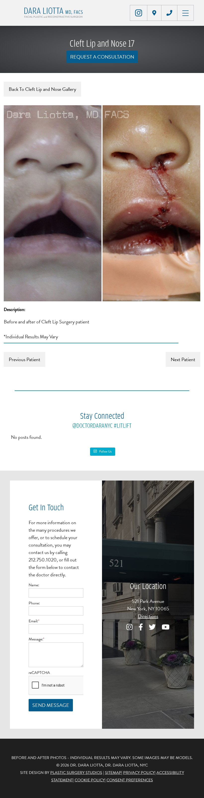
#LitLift (123, 425)
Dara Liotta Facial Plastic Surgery (54, 13)
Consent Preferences (129, 780)
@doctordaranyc (92, 425)
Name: (34, 585)
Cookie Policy (90, 780)
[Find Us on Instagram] (138, 13)
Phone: (34, 603)
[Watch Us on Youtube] (165, 627)
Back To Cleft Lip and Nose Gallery (42, 89)
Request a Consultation (102, 57)
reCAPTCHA (39, 673)
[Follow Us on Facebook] (141, 627)
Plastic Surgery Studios (76, 773)
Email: (34, 621)
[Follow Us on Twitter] (152, 627)
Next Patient (183, 359)
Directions (148, 616)
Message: (36, 639)
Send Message (50, 705)
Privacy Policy (139, 773)
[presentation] (66, 685)
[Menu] (185, 12)
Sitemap (113, 773)
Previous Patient (24, 359)
